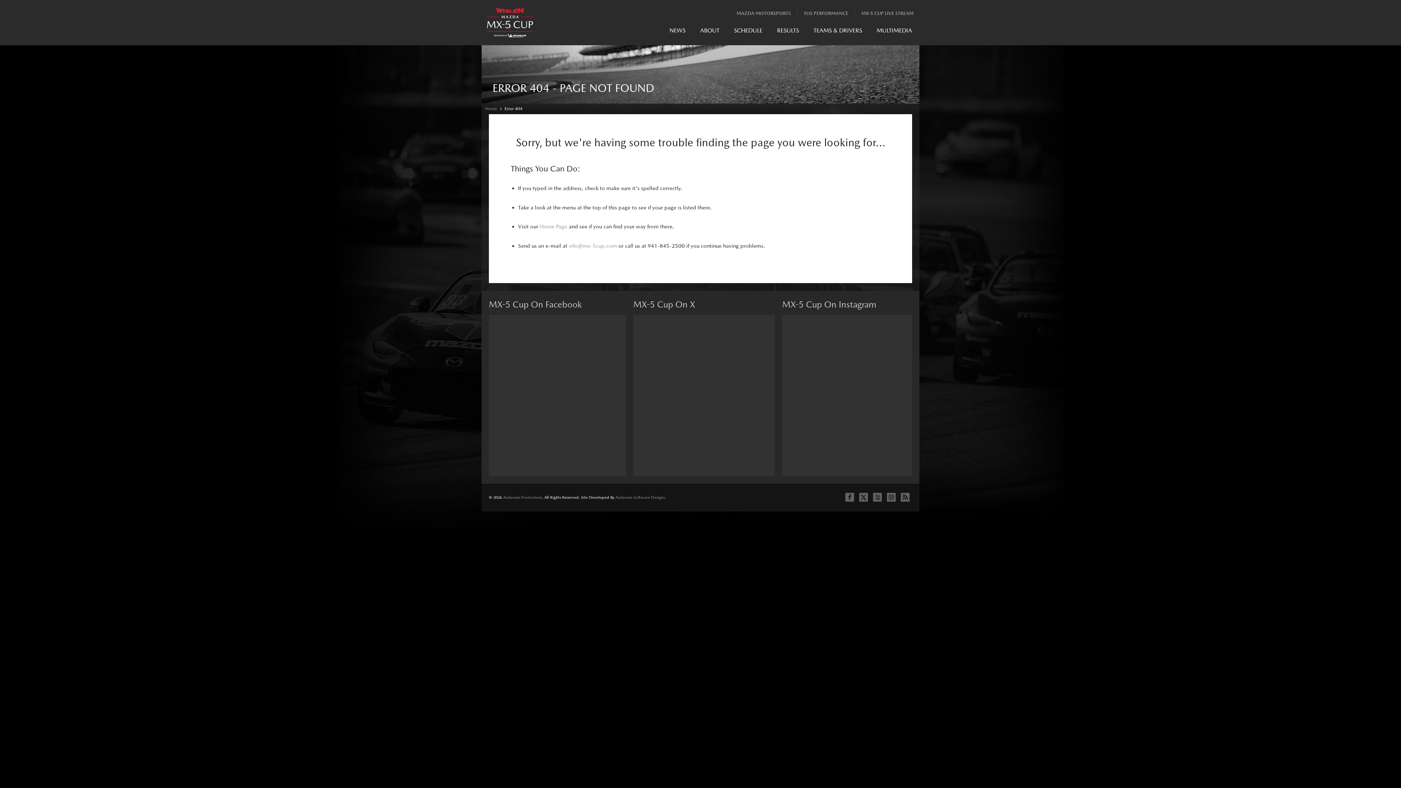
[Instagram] (891, 497)
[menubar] (790, 32)
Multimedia (894, 30)
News (677, 30)
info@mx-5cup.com (593, 246)
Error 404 (513, 108)
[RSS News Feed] (905, 497)
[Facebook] (849, 497)
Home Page (553, 226)
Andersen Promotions (522, 497)
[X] (863, 497)
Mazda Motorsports (764, 13)
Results (788, 30)
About (709, 30)
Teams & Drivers (838, 30)
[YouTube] (877, 497)
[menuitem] (677, 32)
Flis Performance (826, 13)
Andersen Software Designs (640, 497)
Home (491, 108)
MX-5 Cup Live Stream (887, 13)
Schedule (748, 30)
